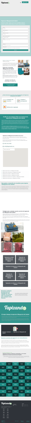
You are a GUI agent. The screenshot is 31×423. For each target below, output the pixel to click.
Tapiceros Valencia (9, 60)
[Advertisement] (15, 9)
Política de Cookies (22, 421)
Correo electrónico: (5, 30)
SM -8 (8, 414)
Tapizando (4, 60)
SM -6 (8, 412)
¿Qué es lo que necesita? (6, 36)
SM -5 (4, 412)
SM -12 (8, 417)
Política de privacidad (27, 421)
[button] (20, 2)
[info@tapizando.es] (13, 405)
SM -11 (4, 417)
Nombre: (4, 27)
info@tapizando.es (15, 405)
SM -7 (4, 414)
